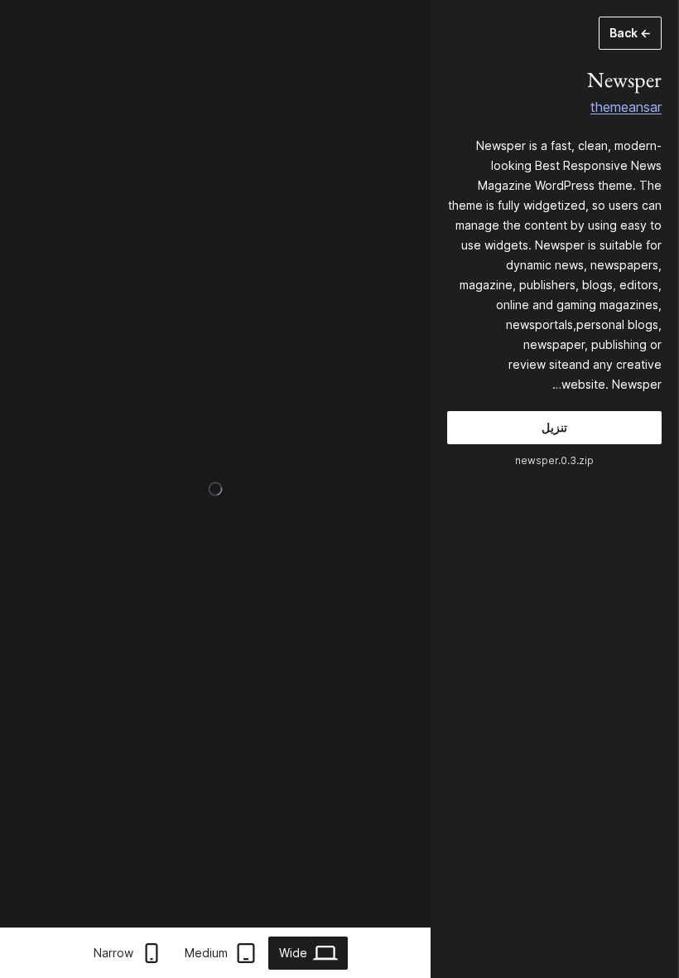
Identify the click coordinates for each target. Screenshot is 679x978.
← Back (630, 33)
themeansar (626, 107)
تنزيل (554, 427)
